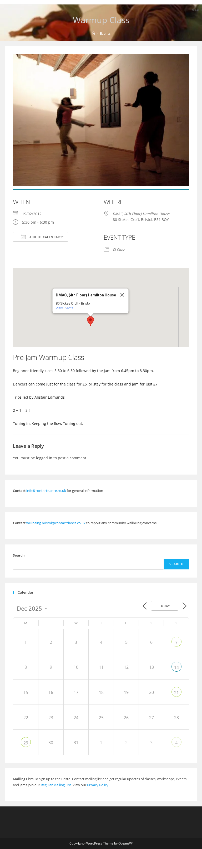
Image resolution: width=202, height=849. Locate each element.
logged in (44, 457)
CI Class (119, 249)
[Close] (122, 295)
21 (176, 693)
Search (19, 555)
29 (25, 743)
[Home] (93, 33)
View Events (64, 308)
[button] (90, 321)
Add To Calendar (44, 237)
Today (164, 606)
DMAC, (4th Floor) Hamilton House (141, 213)
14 (176, 667)
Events (105, 33)
